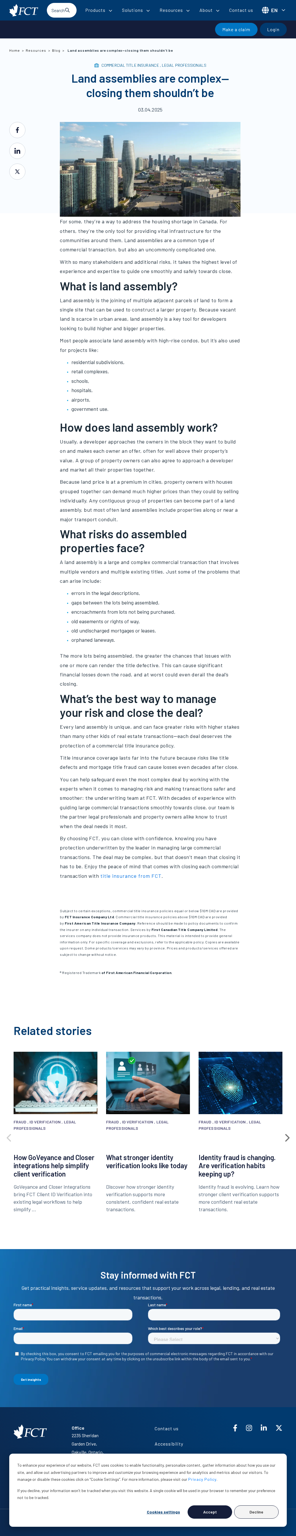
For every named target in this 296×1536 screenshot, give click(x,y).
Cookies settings (163, 1511)
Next (287, 1136)
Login (273, 29)
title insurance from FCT (131, 876)
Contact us (241, 10)
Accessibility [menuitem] (169, 1443)
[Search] (67, 10)
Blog (56, 50)
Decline (256, 1511)
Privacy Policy (202, 1479)
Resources (171, 10)
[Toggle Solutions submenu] (148, 11)
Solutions (132, 10)
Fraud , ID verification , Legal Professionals (45, 1125)
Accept (210, 1511)
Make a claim (236, 29)
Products (95, 10)
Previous (9, 1136)
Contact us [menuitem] (167, 1428)
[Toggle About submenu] (218, 11)
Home (14, 50)
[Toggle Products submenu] (110, 11)
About (206, 10)
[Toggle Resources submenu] (188, 11)
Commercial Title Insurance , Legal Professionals (153, 65)
